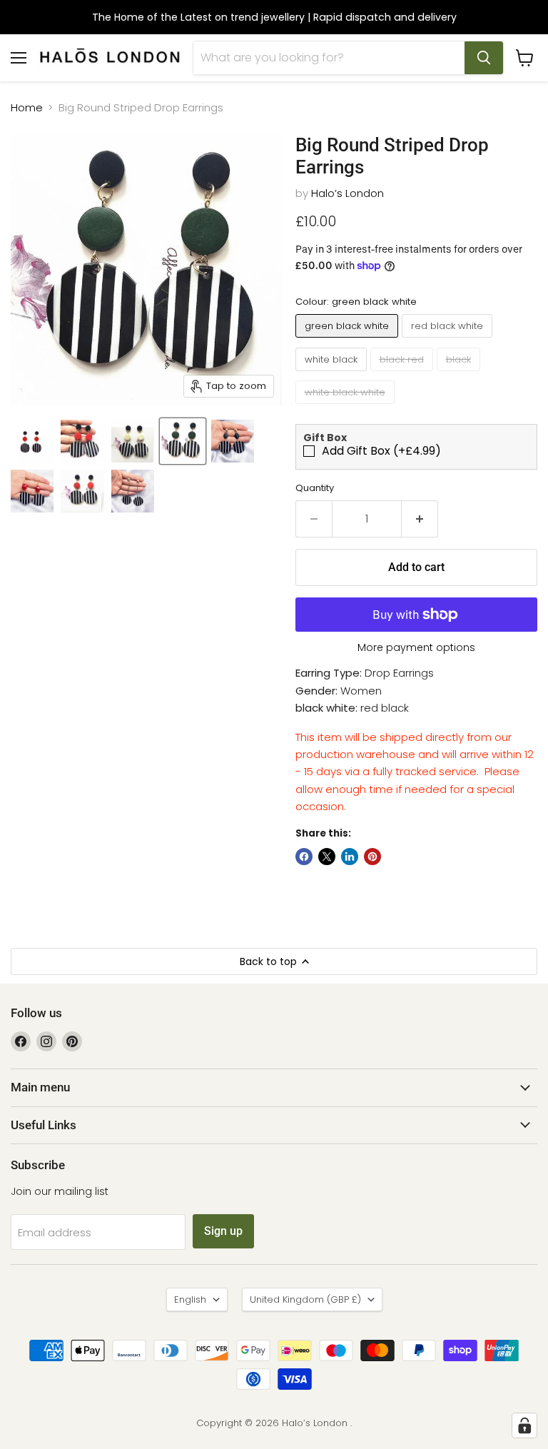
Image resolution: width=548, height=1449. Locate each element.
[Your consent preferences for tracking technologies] (524, 1425)
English (190, 1299)
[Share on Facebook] (304, 856)
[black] (460, 374)
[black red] (403, 374)
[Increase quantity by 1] (420, 518)
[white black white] (346, 407)
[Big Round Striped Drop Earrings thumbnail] (32, 441)
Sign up (223, 1231)
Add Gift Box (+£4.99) (381, 451)
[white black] (332, 374)
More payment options (416, 647)
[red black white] (449, 340)
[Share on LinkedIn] (349, 856)
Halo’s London (347, 193)
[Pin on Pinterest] (372, 856)
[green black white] (348, 340)
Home (27, 107)
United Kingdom (305, 1299)
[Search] (484, 57)
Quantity (314, 488)
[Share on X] (326, 856)
